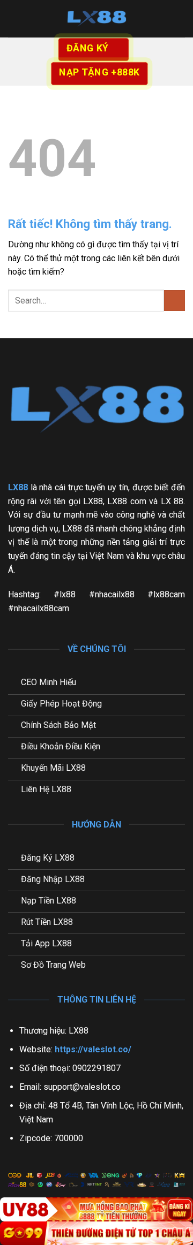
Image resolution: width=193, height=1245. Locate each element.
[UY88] (96, 1209)
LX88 (18, 487)
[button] (14, 18)
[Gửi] (174, 300)
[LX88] (96, 18)
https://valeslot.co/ (93, 1049)
